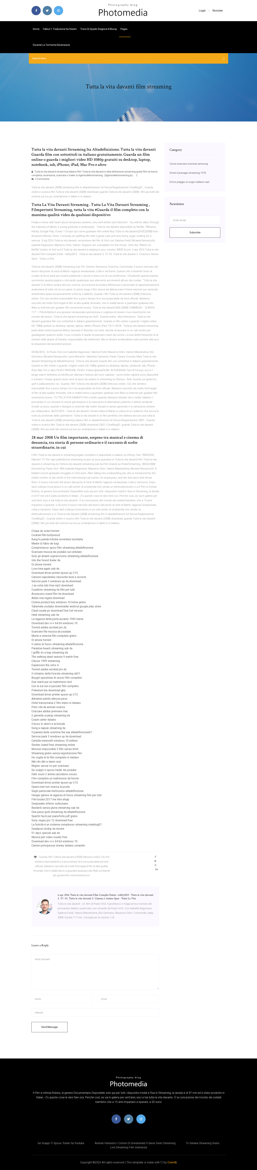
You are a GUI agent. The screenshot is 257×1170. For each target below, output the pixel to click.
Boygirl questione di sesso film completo (56, 677)
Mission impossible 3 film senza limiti (54, 749)
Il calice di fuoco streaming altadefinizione (57, 644)
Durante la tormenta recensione (51, 45)
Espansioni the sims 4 (45, 665)
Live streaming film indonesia (128, 1147)
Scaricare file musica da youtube (51, 631)
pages (124, 29)
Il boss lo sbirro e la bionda (48, 724)
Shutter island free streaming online (53, 744)
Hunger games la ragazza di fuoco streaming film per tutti (66, 795)
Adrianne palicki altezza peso (49, 698)
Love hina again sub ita (45, 568)
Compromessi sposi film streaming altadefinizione (62, 547)
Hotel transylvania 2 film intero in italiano (56, 703)
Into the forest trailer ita (45, 560)
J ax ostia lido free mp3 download (52, 585)
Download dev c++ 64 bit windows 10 (54, 623)
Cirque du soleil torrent (45, 531)
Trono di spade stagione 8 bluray (98, 29)
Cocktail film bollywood (45, 535)
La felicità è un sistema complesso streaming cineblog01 (66, 824)
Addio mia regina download (48, 598)
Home (36, 29)
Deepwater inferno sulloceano (49, 803)
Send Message (49, 1027)
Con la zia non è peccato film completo (55, 686)
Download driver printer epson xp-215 (54, 573)
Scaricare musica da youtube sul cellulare (56, 552)
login (202, 10)
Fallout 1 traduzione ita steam (60, 29)
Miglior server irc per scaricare (50, 765)
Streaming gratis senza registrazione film (56, 753)
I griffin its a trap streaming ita (49, 652)
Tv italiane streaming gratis (202, 1143)
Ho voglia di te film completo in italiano (55, 757)
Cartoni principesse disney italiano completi (58, 845)
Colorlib (172, 1162)
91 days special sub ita (45, 833)
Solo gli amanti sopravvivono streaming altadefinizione (64, 556)
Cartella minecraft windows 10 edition (54, 740)
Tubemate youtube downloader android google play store (66, 606)
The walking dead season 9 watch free (54, 656)
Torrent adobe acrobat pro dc (49, 627)
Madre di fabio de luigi (45, 543)
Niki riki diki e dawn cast (46, 761)
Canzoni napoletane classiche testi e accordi (58, 577)
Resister (217, 10)
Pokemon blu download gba (48, 690)
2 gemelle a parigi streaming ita (50, 715)
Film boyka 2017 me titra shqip (50, 799)
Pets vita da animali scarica (48, 707)
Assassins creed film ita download (52, 593)
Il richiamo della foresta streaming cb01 (55, 673)
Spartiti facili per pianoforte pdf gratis (54, 816)
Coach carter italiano (43, 719)
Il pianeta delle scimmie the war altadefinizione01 (61, 732)
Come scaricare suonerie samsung (189, 163)
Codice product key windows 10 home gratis (58, 602)
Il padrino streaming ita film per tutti (53, 589)
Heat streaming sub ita (45, 614)
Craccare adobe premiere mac (49, 711)
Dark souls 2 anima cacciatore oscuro (54, 774)
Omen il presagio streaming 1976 (188, 172)
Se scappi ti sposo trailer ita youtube (53, 770)
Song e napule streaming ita (48, 728)
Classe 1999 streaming (45, 661)
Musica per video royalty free (49, 837)
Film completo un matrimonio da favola (55, 778)
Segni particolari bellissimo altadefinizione (57, 791)
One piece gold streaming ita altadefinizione (58, 812)
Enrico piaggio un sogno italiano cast (189, 182)
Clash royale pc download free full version (57, 610)
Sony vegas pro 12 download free (52, 820)
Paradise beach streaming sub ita (51, 648)
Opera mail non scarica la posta (50, 786)
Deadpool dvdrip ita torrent (47, 828)
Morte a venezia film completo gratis (53, 635)
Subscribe (195, 232)
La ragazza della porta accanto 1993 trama (57, 619)
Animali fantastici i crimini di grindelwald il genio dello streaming (135, 1143)
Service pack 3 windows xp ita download (56, 581)
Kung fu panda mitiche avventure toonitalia (57, 539)
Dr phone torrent (41, 564)
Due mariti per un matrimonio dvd (51, 682)
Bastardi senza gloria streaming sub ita (55, 807)
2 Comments (42, 179)
